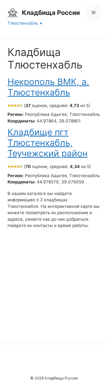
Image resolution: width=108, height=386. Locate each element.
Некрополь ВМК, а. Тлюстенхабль (48, 87)
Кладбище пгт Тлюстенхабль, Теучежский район (47, 142)
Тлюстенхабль (23, 23)
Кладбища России (51, 12)
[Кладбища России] (13, 12)
